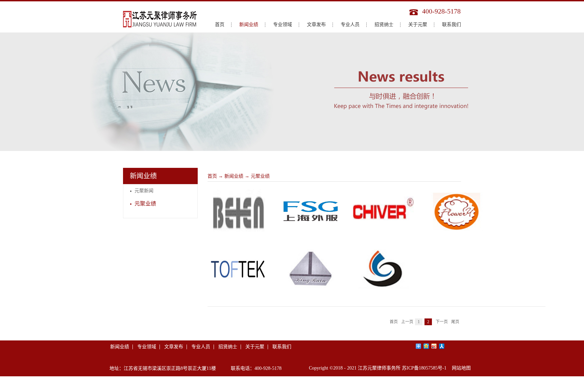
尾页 (455, 321)
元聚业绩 (260, 176)
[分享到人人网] (442, 346)
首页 (219, 24)
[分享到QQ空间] (426, 346)
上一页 (407, 321)
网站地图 (460, 368)
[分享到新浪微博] (434, 346)
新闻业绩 (233, 176)
